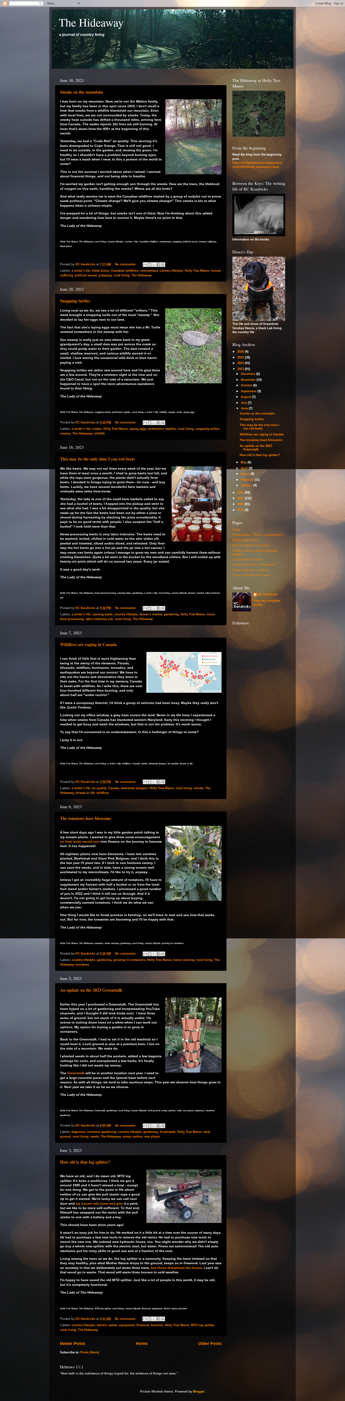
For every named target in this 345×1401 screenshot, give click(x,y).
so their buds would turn (80, 841)
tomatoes (82, 964)
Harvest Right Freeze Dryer (250, 545)
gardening (171, 614)
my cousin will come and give (99, 1203)
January (247, 485)
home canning (183, 960)
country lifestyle (171, 270)
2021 (241, 498)
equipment (126, 1325)
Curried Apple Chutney (247, 559)
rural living (122, 275)
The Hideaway (91, 22)
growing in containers (129, 960)
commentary (149, 270)
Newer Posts (72, 1343)
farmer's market (150, 614)
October (247, 385)
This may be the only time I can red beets (97, 459)
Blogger (198, 1391)
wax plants (152, 1136)
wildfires (102, 793)
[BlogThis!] (149, 264)
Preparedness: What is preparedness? (258, 535)
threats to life (85, 793)
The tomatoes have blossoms (85, 818)
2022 (241, 492)
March (246, 474)
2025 (241, 357)
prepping (105, 275)
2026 (241, 351)
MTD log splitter (202, 1325)
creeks (96, 428)
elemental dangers (134, 788)
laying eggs (138, 428)
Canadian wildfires (124, 270)
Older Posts (210, 1343)
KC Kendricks (268, 594)
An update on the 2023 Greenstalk (91, 990)
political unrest (86, 275)
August (246, 397)
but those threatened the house (176, 1268)
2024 (241, 363)
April (245, 468)
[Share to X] (154, 264)
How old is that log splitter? (85, 1162)
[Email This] (145, 264)
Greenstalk (75, 1073)
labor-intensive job (99, 619)
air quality (99, 788)
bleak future (100, 270)
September (249, 391)
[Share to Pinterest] (163, 264)
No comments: (126, 264)
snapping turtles (207, 428)
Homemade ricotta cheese (250, 570)
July (244, 402)
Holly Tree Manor (197, 270)
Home (142, 1343)
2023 (241, 369)
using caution (132, 1136)
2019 (241, 510)
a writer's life (81, 270)
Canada (113, 788)
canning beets (102, 614)
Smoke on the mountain (81, 92)
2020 (241, 504)
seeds (94, 1136)
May (244, 462)
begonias (78, 1132)
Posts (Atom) (89, 1352)
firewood (142, 1325)
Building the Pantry (245, 540)
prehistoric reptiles (162, 428)
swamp (65, 433)
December (248, 374)
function (157, 1325)
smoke (198, 788)
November (249, 379)
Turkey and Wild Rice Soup (250, 575)
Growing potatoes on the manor (253, 564)
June (245, 408)
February (248, 479)
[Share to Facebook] (158, 264)
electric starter (107, 1325)
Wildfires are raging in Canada (88, 644)
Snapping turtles (75, 301)
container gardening (101, 1132)
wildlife (99, 433)
